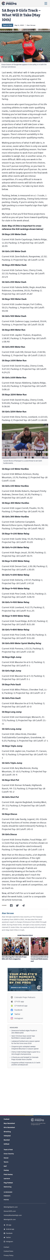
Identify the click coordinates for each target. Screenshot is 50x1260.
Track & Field (7, 25)
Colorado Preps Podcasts (24, 997)
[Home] (9, 3)
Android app (10, 1229)
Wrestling (7, 1131)
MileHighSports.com (11, 1207)
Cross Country (9, 1154)
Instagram (18, 1018)
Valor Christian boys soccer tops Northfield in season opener (23, 1037)
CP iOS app (19, 1001)
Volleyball (7, 1136)
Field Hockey (8, 1174)
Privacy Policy (8, 1255)
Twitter (17, 1014)
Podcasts (7, 1196)
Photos (6, 1200)
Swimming (7, 1187)
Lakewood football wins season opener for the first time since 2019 (25, 1042)
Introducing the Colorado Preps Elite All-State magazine (14, 958)
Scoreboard (8, 1192)
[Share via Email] (23, 905)
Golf (5, 1166)
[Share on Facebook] (11, 905)
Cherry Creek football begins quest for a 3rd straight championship (25, 1053)
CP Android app (20, 1006)
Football (6, 1119)
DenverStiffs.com (10, 1211)
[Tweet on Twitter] (17, 905)
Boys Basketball (9, 1123)
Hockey (6, 1170)
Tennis (6, 1162)
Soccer (6, 1158)
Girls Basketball (9, 1127)
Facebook (18, 1010)
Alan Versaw (31, 25)
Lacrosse (7, 1178)
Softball (6, 1144)
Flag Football (8, 1183)
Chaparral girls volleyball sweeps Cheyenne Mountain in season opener (25, 1048)
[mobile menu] (45, 3)
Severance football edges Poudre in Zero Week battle (24, 1032)
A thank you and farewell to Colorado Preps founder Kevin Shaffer (24, 1058)
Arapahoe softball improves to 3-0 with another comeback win (25, 1064)
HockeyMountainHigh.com (13, 1215)
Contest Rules (8, 1251)
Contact (6, 1247)
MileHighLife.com (10, 1219)
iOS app (8, 1225)
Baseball (7, 1140)
